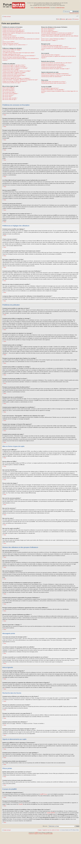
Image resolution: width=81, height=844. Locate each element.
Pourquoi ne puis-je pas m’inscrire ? (10, 43)
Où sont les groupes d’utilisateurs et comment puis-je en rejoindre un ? (57, 33)
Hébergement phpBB (48, 833)
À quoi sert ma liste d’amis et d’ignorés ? (50, 54)
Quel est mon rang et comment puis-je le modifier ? (14, 57)
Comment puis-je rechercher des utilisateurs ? (51, 67)
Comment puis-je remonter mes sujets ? (11, 82)
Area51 (21, 804)
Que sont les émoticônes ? (8, 90)
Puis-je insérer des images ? (9, 92)
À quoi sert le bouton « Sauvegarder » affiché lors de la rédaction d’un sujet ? (20, 79)
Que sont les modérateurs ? (47, 30)
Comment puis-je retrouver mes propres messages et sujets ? (55, 68)
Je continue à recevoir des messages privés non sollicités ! (55, 46)
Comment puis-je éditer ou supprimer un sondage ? (14, 72)
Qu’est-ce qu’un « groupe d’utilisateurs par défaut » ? (53, 38)
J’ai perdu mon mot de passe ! (9, 36)
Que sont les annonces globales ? (10, 93)
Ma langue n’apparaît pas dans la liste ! (11, 54)
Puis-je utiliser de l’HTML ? (8, 89)
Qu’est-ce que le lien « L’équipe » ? (49, 40)
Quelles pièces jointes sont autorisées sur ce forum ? (53, 81)
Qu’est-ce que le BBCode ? (8, 87)
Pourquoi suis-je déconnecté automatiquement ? (13, 31)
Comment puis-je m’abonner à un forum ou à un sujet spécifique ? (56, 75)
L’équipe (39, 830)
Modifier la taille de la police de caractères (77, 16)
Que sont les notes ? (7, 96)
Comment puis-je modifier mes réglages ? (12, 49)
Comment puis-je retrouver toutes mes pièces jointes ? (53, 83)
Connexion (76, 19)
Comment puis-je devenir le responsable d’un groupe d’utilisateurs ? (56, 34)
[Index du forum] (14, 5)
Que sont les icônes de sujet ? (9, 99)
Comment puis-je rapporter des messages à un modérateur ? (16, 78)
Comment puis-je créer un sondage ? (10, 69)
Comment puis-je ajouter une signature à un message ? (15, 68)
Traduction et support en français (36, 833)
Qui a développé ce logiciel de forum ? (50, 88)
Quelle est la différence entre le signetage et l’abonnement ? (55, 73)
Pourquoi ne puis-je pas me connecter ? (11, 28)
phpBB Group (43, 794)
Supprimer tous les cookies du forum (50, 830)
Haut (5, 114)
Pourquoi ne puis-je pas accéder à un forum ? (12, 73)
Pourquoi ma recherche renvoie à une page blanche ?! (53, 65)
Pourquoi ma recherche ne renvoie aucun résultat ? (53, 64)
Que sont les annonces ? (8, 95)
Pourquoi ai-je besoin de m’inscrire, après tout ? (13, 30)
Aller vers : (45, 826)
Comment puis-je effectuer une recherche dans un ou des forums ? (56, 62)
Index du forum (7, 16)
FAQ (58, 19)
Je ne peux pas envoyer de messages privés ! (51, 45)
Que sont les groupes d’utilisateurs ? (49, 31)
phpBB (36, 832)
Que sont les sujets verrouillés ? (9, 98)
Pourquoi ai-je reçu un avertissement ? (11, 76)
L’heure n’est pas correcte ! (8, 51)
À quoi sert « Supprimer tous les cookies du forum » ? (14, 44)
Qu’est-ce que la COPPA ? (8, 41)
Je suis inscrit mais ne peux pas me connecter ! (13, 37)
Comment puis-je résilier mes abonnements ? (51, 76)
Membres (63, 19)
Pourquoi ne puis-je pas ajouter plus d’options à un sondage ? (16, 71)
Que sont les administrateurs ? (48, 28)
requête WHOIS (51, 812)
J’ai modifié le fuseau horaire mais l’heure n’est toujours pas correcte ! (18, 52)
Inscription (69, 19)
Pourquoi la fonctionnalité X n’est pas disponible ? (52, 89)
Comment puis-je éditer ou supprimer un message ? (14, 66)
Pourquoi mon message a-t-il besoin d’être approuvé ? (14, 81)
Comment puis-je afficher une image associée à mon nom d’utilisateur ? (18, 55)
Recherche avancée (74, 13)
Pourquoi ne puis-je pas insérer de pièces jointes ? (14, 75)
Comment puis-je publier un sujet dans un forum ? (13, 65)
